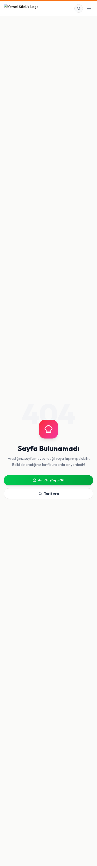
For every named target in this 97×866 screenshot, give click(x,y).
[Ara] (78, 8)
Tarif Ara (51, 493)
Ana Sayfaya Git (51, 480)
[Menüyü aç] (89, 8)
